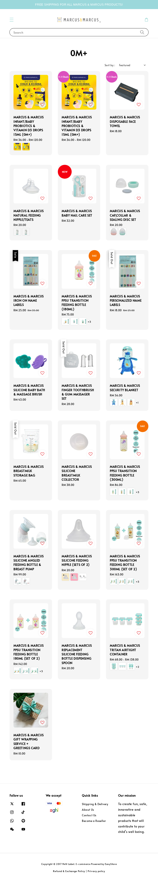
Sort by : (110, 65)
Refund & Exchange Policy (69, 871)
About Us (88, 809)
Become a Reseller (94, 821)
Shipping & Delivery (95, 804)
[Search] (142, 32)
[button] (11, 19)
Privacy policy (96, 871)
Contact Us (89, 815)
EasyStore (111, 864)
